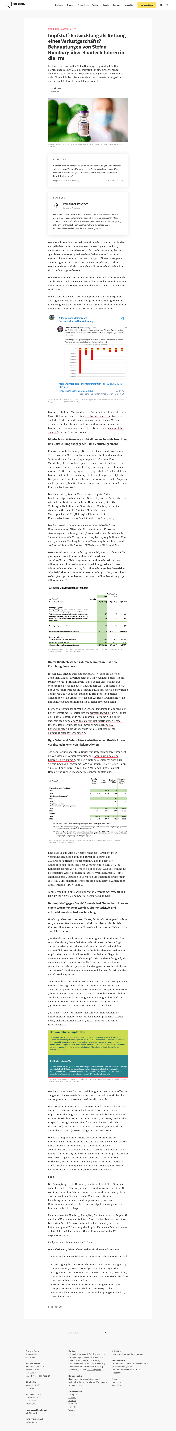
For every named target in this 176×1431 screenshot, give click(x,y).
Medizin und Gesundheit (62, 29)
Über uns (116, 5)
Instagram (72, 1394)
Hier (70, 1379)
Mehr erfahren (32, 1422)
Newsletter (129, 5)
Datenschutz (116, 1385)
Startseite (59, 5)
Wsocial (71, 1410)
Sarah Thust (56, 88)
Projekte (95, 5)
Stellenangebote (94, 1369)
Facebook (72, 1403)
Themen (70, 5)
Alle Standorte (32, 1413)
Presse (114, 1379)
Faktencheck (83, 5)
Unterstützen (147, 5)
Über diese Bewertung (71, 208)
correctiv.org (15, 5)
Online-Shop (31, 1403)
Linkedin (72, 1397)
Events (106, 5)
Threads (72, 1406)
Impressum (116, 1382)
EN (161, 5)
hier (141, 1354)
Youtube (72, 1400)
